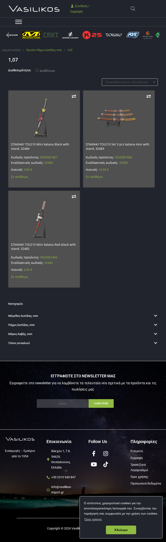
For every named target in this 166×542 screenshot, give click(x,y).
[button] (158, 35)
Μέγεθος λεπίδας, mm (23, 316)
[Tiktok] (105, 464)
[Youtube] (93, 464)
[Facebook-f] (93, 453)
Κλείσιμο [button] (121, 530)
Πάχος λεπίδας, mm (21, 325)
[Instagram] (105, 453)
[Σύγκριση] (74, 96)
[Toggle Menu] (18, 22)
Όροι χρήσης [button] (93, 519)
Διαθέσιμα (47, 71)
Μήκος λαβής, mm (20, 334)
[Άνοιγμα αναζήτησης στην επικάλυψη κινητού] (133, 8)
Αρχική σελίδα (11, 50)
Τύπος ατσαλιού (19, 343)
